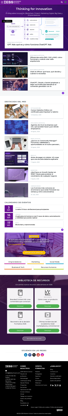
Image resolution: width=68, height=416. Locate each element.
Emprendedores (15, 262)
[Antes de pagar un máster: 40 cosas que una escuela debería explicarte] (16, 159)
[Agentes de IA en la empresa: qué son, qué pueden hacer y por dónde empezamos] (16, 127)
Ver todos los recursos (34, 338)
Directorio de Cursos (41, 385)
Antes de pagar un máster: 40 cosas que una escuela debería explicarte (45, 158)
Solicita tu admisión (55, 376)
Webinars (38, 383)
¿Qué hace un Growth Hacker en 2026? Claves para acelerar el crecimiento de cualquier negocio (44, 174)
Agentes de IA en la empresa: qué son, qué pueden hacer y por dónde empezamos (45, 127)
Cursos (37, 378)
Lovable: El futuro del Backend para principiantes (32, 209)
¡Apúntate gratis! (34, 252)
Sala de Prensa (24, 383)
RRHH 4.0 (33, 155)
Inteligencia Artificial (37, 55)
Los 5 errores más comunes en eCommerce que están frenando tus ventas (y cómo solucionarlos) (45, 190)
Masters (37, 371)
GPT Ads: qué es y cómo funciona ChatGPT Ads (29, 44)
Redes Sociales (35, 138)
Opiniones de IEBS (25, 389)
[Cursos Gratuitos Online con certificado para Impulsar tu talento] (16, 111)
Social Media (54, 262)
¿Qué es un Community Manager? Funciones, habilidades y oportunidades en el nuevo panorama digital (45, 143)
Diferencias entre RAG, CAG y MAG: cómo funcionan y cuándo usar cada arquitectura (46, 59)
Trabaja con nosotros (26, 396)
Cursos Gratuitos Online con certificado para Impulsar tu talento (44, 111)
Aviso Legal (34, 407)
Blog (21, 401)
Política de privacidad (56, 407)
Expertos (37, 376)
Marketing (34, 170)
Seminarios (38, 380)
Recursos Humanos (48, 267)
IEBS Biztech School (26, 371)
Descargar (20, 306)
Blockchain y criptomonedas (25, 224)
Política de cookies (44, 407)
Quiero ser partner (55, 380)
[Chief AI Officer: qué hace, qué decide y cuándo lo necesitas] (15, 72)
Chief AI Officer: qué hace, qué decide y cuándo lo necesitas (45, 73)
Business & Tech (18, 267)
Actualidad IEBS (36, 108)
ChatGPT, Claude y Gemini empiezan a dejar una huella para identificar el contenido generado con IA (45, 84)
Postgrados (38, 374)
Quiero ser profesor (25, 398)
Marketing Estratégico (14, 42)
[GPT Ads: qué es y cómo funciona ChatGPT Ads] (34, 29)
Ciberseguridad (36, 186)
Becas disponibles (55, 378)
